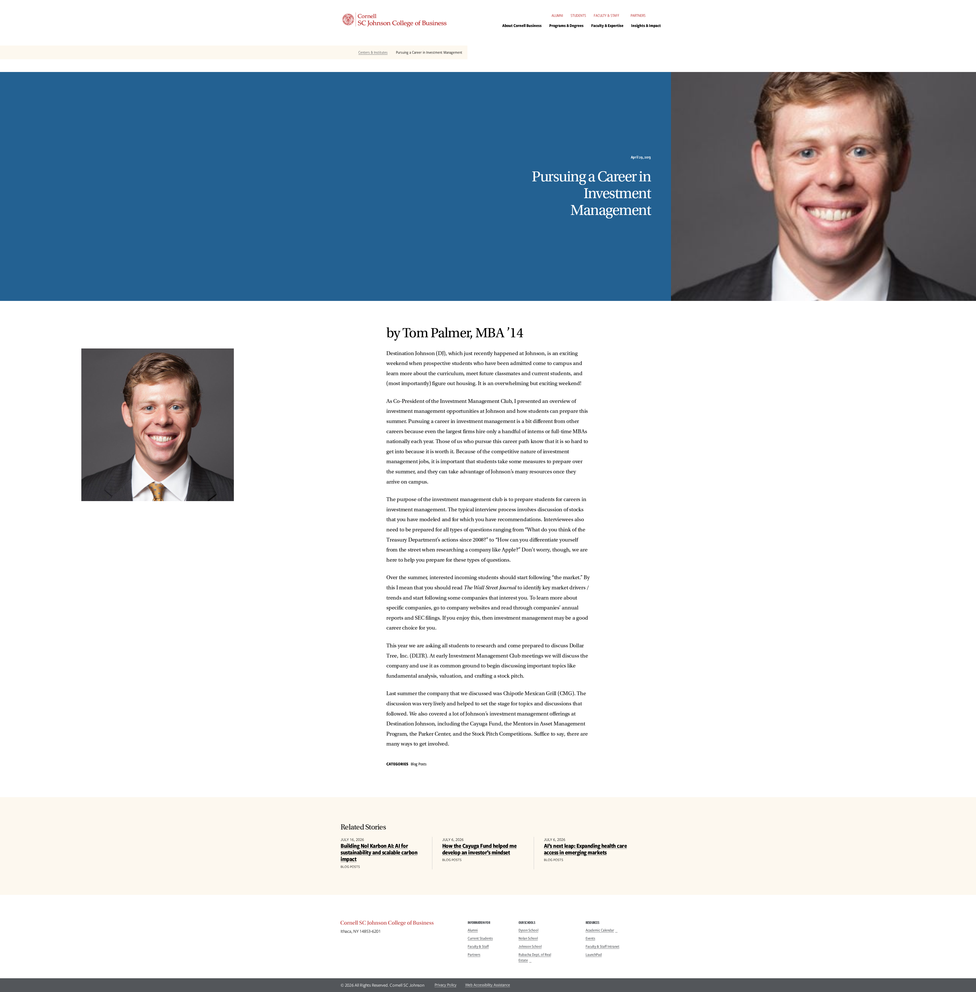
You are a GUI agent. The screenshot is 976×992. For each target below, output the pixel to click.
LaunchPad (594, 954)
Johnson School (530, 946)
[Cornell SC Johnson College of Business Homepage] (399, 924)
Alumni (557, 15)
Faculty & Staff (606, 15)
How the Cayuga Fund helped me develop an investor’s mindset (479, 848)
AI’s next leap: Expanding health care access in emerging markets (585, 848)
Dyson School (528, 930)
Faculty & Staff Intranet (602, 946)
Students (578, 15)
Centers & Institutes (373, 52)
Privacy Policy (445, 985)
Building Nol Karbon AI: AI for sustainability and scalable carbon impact (379, 852)
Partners (638, 15)
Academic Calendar (600, 930)
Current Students (480, 938)
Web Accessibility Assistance (487, 985)
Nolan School (528, 938)
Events (590, 938)
